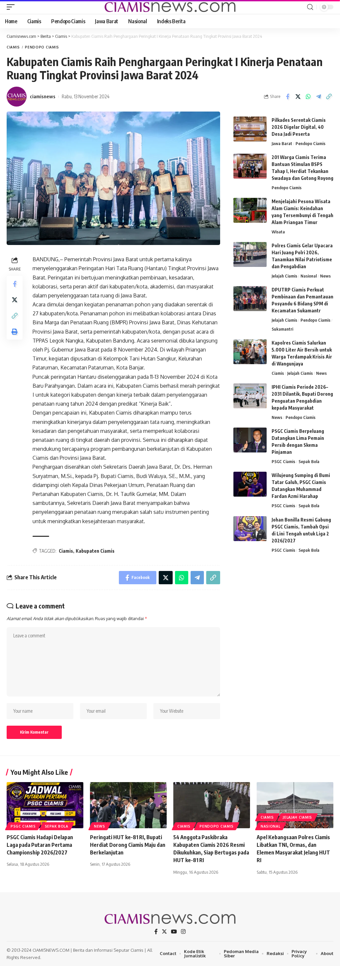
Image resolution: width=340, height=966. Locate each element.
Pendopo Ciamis (42, 47)
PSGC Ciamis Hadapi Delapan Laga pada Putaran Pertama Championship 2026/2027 (40, 845)
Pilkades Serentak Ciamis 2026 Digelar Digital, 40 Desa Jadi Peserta (299, 127)
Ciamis (13, 47)
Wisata (278, 231)
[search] (310, 7)
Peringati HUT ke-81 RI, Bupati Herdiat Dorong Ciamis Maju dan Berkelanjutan (127, 845)
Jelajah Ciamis (284, 276)
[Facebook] (156, 931)
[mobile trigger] (12, 7)
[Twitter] (164, 931)
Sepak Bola (308, 461)
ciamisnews (42, 96)
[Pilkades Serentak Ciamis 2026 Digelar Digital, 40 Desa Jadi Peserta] (250, 129)
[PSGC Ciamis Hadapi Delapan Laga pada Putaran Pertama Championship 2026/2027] (45, 805)
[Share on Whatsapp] (308, 96)
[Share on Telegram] (318, 96)
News (325, 276)
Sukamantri (282, 329)
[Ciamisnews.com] (170, 7)
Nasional (308, 276)
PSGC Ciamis (283, 461)
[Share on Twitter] (297, 96)
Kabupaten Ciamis (95, 551)
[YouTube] (174, 931)
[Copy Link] (328, 96)
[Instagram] (183, 931)
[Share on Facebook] (287, 96)
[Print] (15, 332)
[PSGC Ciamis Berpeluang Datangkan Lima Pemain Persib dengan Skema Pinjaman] (250, 440)
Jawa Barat (282, 143)
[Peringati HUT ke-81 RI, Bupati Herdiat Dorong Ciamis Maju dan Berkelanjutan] (128, 805)
